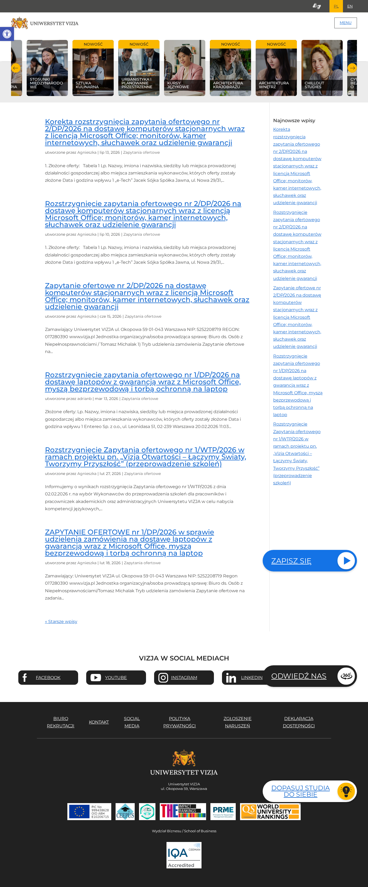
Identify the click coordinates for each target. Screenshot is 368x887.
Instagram (184, 677)
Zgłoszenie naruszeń (238, 722)
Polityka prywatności (179, 722)
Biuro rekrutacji (60, 722)
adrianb (84, 398)
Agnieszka (86, 152)
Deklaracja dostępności (299, 722)
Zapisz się (291, 560)
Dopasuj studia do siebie (300, 791)
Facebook (48, 677)
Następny (352, 68)
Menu (346, 22)
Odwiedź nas (299, 676)
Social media (132, 722)
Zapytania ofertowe (141, 152)
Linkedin (252, 677)
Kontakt (99, 722)
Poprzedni (15, 68)
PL (336, 6)
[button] (7, 34)
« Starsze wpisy (61, 621)
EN (350, 6)
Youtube (116, 677)
